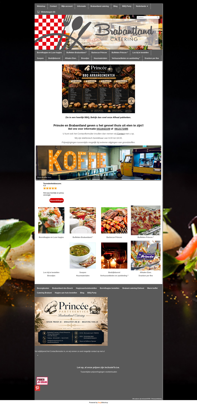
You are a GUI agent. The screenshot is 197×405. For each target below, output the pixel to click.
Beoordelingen (56, 200)
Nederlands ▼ (142, 6)
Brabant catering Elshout (133, 288)
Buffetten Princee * (120, 53)
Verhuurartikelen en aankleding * (126, 58)
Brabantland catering (100, 6)
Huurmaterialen (100, 58)
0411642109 (103, 128)
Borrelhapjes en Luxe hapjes (49, 53)
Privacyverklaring (156, 398)
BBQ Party (126, 6)
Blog (115, 6)
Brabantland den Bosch (62, 288)
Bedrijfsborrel (54, 58)
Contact (53, 6)
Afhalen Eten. (70, 58)
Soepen (40, 58)
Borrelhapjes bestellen (109, 288)
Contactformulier (56, 351)
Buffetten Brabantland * (76, 53)
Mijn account (67, 6)
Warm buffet (152, 288)
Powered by (98, 402)
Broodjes (85, 58)
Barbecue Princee (99, 53)
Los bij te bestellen (140, 53)
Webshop (41, 6)
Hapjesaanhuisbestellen (86, 288)
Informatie (81, 6)
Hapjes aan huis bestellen (66, 293)
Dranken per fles (152, 58)
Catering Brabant (44, 293)
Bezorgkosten (43, 288)
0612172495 (121, 128)
